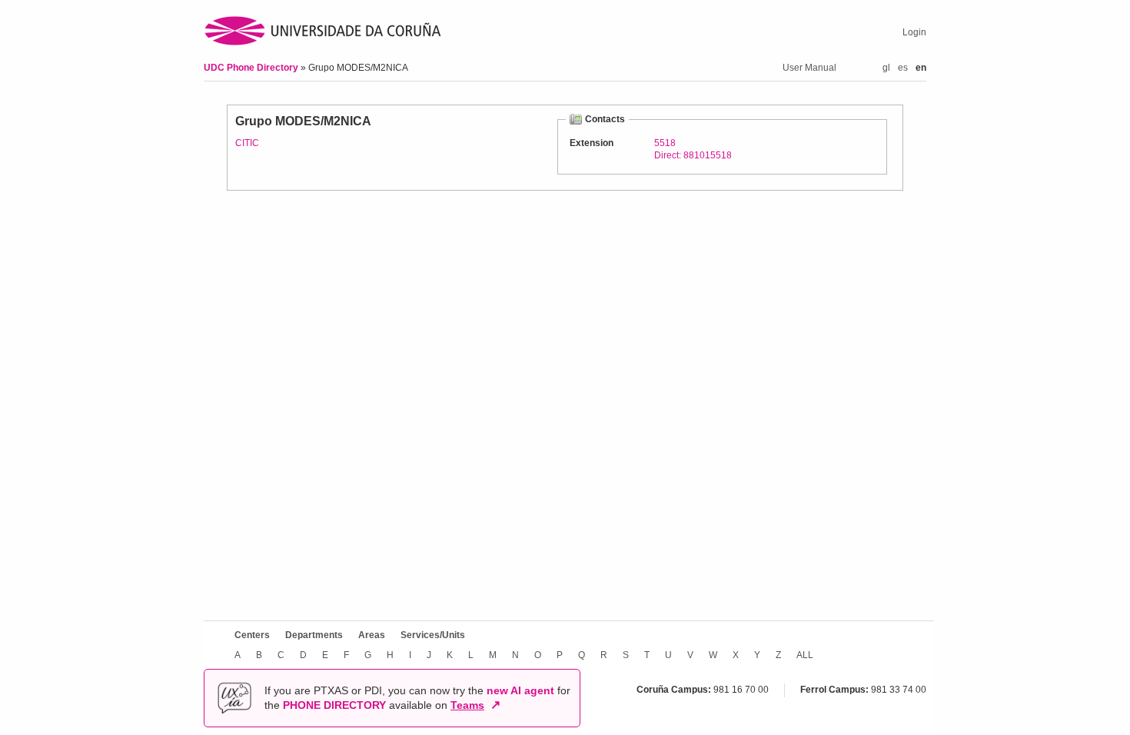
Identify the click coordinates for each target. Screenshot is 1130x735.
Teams (467, 705)
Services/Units (432, 635)
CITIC (247, 143)
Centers (252, 635)
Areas (371, 635)
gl (886, 67)
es (903, 67)
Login (914, 32)
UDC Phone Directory (252, 67)
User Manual (809, 67)
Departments (314, 635)
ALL (804, 655)
